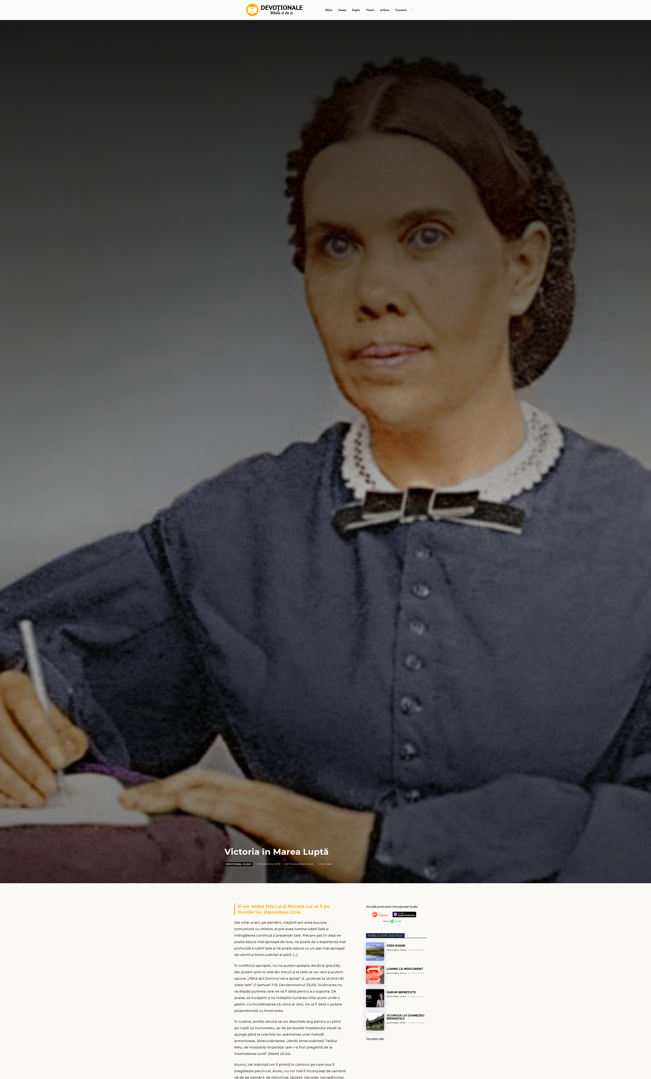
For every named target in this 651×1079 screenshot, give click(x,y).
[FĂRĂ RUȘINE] (375, 952)
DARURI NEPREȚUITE (401, 992)
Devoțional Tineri (397, 950)
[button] (412, 10)
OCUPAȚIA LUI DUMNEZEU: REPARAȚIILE (406, 1017)
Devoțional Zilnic (238, 864)
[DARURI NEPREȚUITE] (375, 998)
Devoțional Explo (397, 973)
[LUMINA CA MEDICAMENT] (375, 975)
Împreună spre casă (301, 864)
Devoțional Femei (396, 1023)
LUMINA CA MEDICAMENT (405, 969)
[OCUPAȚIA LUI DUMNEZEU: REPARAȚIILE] (375, 1021)
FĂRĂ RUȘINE (396, 945)
